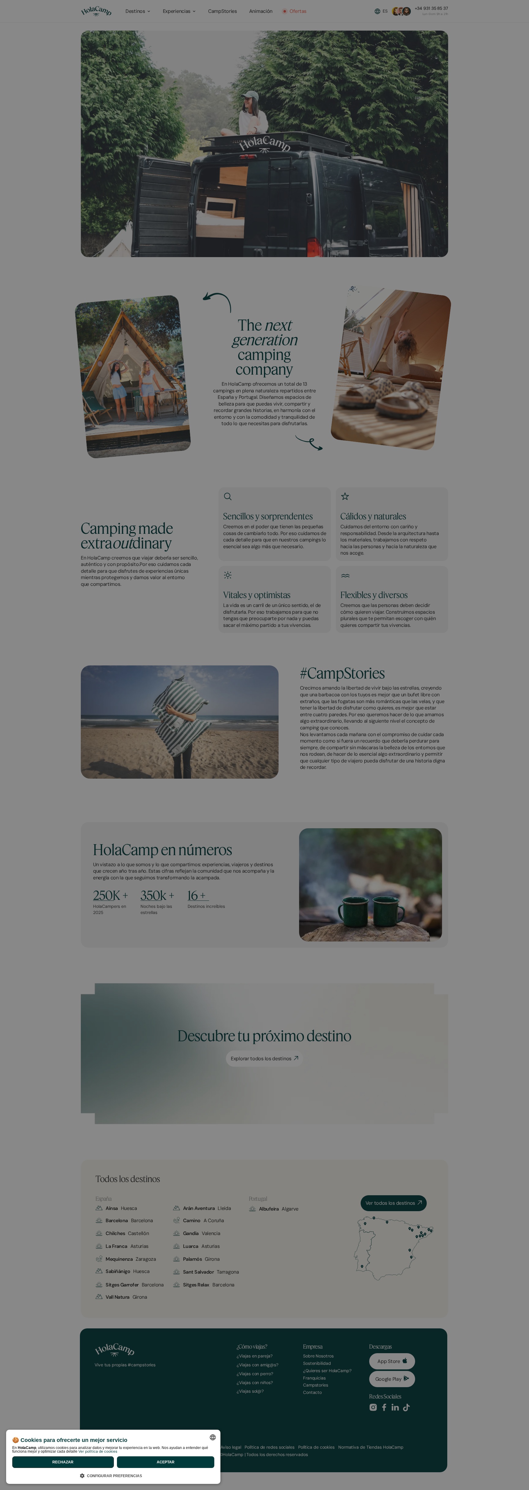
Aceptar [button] (165, 1462)
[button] (113, 1475)
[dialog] (113, 1457)
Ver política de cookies (97, 1451)
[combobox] (213, 1437)
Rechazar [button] (62, 1462)
